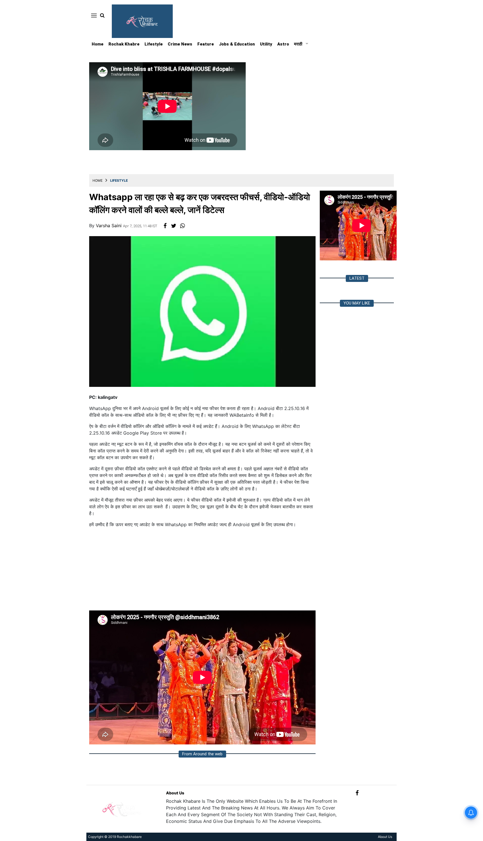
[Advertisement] (202, 571)
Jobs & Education (237, 44)
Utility (266, 44)
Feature (205, 44)
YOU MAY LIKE (357, 303)
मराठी (298, 44)
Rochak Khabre (123, 44)
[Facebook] (357, 792)
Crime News (180, 44)
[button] (93, 15)
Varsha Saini (109, 225)
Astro (283, 44)
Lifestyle (154, 44)
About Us (175, 792)
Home (97, 44)
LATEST (356, 278)
